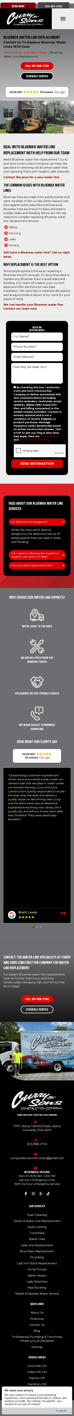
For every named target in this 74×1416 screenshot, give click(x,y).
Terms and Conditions (33, 439)
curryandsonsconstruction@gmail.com (37, 1158)
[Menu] (63, 19)
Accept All (61, 1411)
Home (7, 52)
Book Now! (18, 6)
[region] (37, 1400)
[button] (53, 6)
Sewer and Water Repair (31, 52)
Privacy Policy (49, 436)
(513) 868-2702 (37, 1144)
